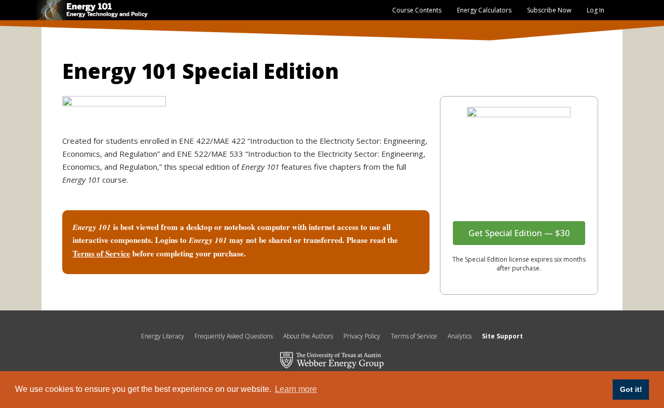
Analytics (460, 336)
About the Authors (308, 336)
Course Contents (416, 10)
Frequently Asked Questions (234, 336)
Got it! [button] (631, 389)
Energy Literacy (162, 336)
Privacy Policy (361, 336)
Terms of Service (414, 336)
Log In (595, 10)
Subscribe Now (549, 10)
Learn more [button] (296, 389)
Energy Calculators (484, 10)
